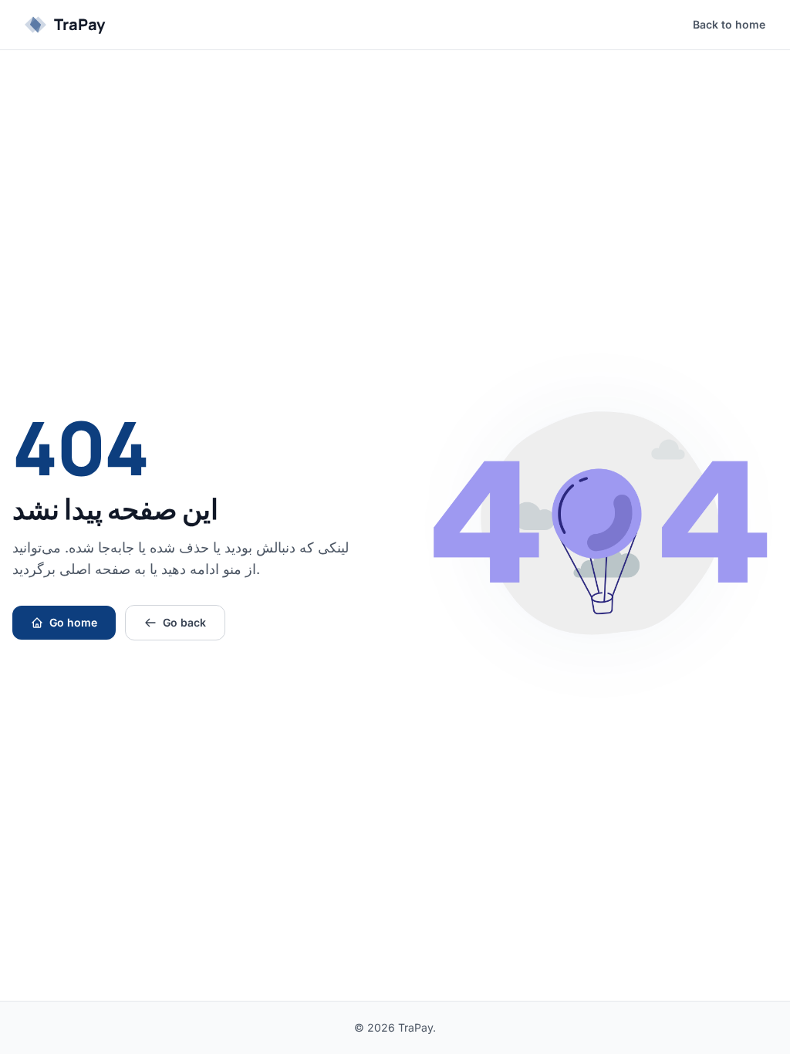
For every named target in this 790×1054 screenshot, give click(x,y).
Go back (184, 622)
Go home (73, 622)
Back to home (729, 24)
